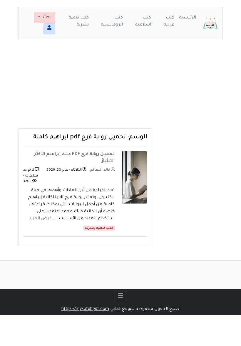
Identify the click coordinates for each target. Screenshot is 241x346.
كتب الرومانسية (112, 21)
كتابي (115, 309)
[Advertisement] (120, 87)
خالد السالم (100, 170)
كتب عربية (169, 21)
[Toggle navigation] (120, 296)
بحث (46, 17)
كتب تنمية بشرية (78, 21)
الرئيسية (187, 18)
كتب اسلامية (143, 21)
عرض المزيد (40, 218)
